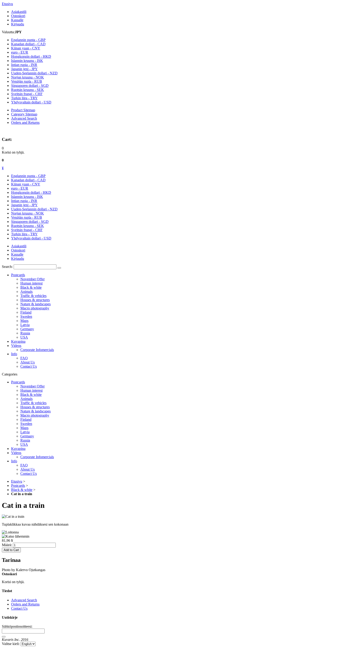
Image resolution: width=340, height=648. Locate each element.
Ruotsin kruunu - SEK (27, 226)
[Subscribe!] (4, 636)
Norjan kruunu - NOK (27, 213)
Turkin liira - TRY (24, 234)
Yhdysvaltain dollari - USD (31, 238)
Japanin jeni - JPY (24, 205)
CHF (27, 94)
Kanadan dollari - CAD (28, 180)
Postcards (18, 486)
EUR (19, 52)
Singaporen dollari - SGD (30, 222)
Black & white (21, 490)
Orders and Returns (25, 122)
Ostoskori (18, 16)
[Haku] (59, 268)
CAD (28, 44)
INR (24, 65)
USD (31, 102)
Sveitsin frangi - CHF (27, 230)
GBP (28, 40)
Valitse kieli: (11, 644)
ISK (27, 61)
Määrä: (7, 545)
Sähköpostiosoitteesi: (17, 626)
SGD (30, 86)
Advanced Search (24, 118)
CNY (25, 48)
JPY (24, 69)
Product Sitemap (23, 110)
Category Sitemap (24, 114)
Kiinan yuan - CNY (25, 184)
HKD (31, 56)
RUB (26, 81)
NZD (34, 73)
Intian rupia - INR (24, 201)
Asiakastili (18, 12)
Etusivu (7, 4)
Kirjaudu (17, 24)
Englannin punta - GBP (28, 176)
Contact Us (19, 608)
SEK (27, 90)
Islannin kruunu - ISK (27, 197)
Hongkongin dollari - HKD (31, 192)
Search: (7, 267)
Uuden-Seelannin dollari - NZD (34, 209)
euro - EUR (19, 188)
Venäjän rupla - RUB (26, 217)
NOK (27, 77)
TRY (24, 98)
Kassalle (17, 20)
